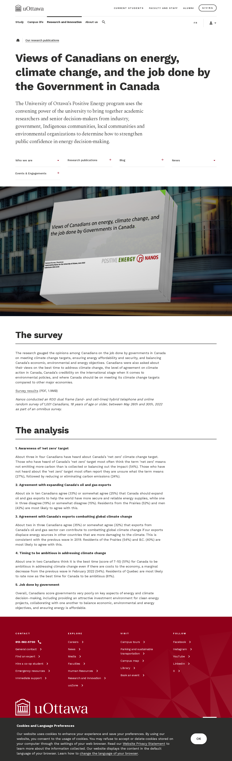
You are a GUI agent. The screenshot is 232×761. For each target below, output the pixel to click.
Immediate (28, 678)
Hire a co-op (29, 663)
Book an (130, 675)
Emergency (30, 671)
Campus (130, 642)
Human (80, 671)
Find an (25, 656)
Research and (84, 678)
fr (196, 23)
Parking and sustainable (137, 651)
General (26, 649)
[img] (29, 8)
